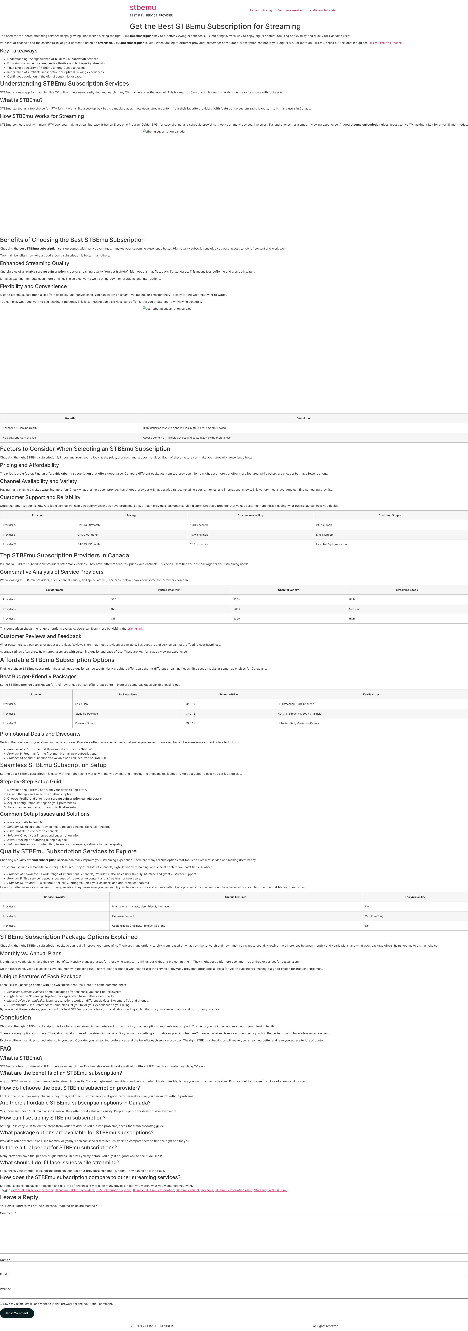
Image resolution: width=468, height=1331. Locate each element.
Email (5, 1274)
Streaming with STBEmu (270, 1190)
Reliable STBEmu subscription (153, 1190)
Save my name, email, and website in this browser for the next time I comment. (58, 1303)
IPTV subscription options (113, 1190)
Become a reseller (290, 10)
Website (5, 1288)
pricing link (135, 628)
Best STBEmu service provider (32, 1190)
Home (253, 10)
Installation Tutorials (321, 10)
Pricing (267, 10)
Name (5, 1259)
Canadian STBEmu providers (74, 1190)
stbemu (143, 7)
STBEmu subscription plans (233, 1190)
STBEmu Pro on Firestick (385, 43)
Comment (8, 1213)
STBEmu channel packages (194, 1190)
